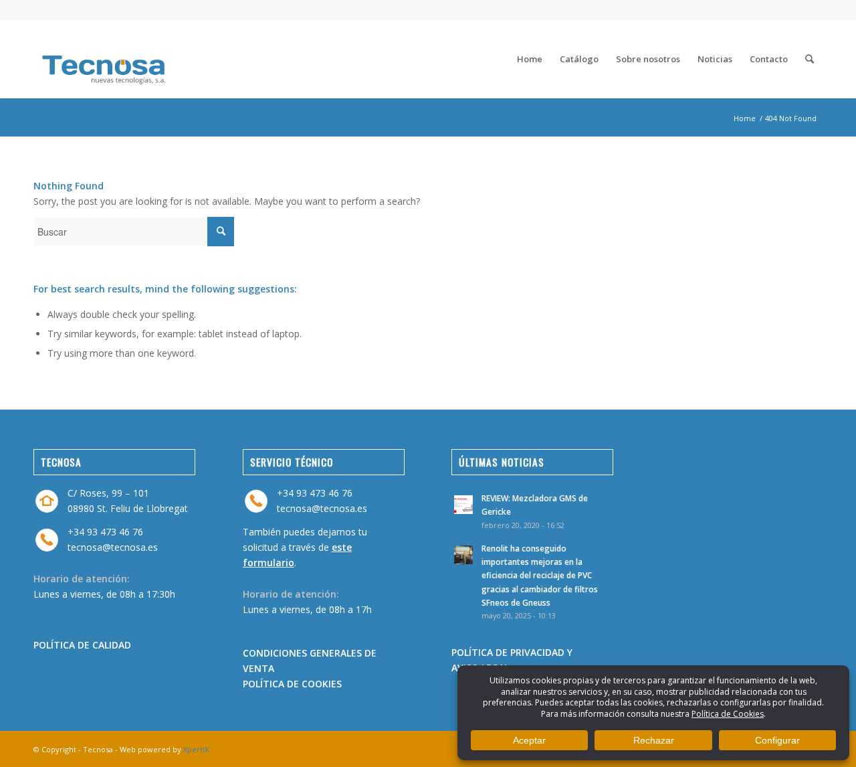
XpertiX (196, 749)
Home (745, 118)
